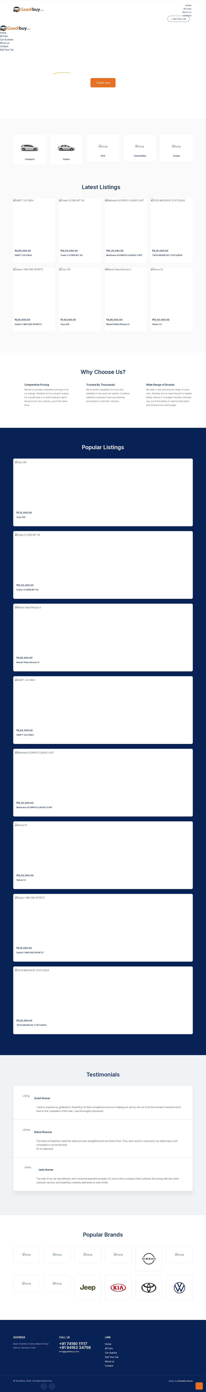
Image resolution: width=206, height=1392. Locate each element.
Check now (103, 82)
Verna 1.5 (157, 324)
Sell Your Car (7, 49)
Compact (29, 159)
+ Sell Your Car (178, 19)
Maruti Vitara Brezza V (117, 324)
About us (4, 43)
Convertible (140, 155)
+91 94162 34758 (75, 1347)
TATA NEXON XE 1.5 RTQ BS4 (167, 255)
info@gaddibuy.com (69, 1351)
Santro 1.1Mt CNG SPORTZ (28, 324)
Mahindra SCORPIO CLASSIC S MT (124, 255)
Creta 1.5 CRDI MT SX (72, 255)
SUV (103, 155)
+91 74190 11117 (73, 1343)
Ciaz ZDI (65, 324)
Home (3, 32)
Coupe (176, 155)
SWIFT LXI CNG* (23, 255)
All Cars (4, 36)
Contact (187, 15)
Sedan (66, 159)
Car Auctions (6, 39)
